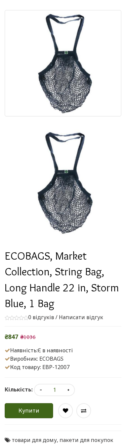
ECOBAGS (51, 358)
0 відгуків (41, 317)
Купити (28, 410)
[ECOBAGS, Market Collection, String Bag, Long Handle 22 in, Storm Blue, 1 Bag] (63, 182)
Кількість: (19, 389)
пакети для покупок (86, 440)
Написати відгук (81, 317)
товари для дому (34, 440)
